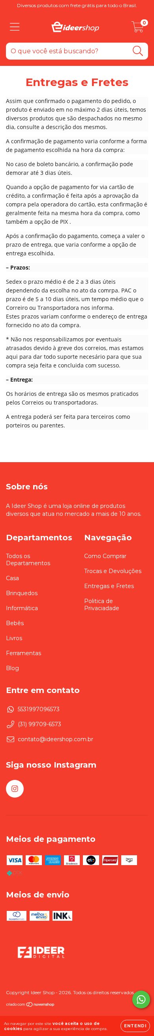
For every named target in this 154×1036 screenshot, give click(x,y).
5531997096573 (39, 709)
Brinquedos (22, 593)
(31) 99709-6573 (39, 724)
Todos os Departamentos (28, 560)
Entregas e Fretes (109, 586)
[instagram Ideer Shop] (15, 789)
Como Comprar (105, 556)
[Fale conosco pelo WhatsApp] (141, 999)
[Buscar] (138, 51)
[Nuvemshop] (30, 1005)
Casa (12, 578)
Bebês (15, 623)
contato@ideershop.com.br (55, 739)
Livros (14, 638)
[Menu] (15, 27)
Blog (12, 668)
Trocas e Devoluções (112, 571)
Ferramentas (23, 653)
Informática (22, 608)
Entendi (135, 1026)
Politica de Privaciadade (101, 605)
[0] (137, 28)
